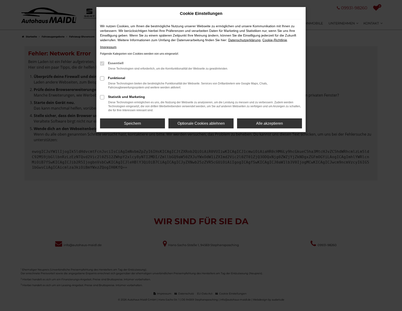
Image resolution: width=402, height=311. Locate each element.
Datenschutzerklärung (244, 40)
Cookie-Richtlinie (274, 40)
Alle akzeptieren (269, 123)
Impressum (108, 47)
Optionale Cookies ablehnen (201, 123)
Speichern (132, 123)
